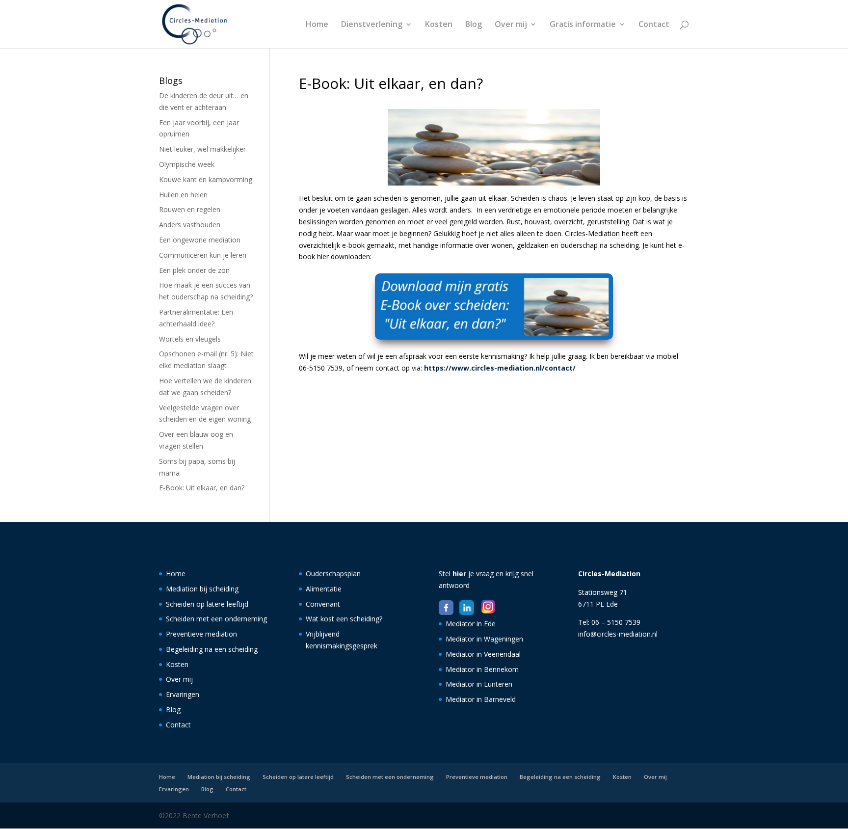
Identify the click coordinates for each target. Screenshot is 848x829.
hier (459, 573)
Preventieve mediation (201, 634)
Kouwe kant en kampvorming (205, 179)
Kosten (438, 25)
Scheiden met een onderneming (216, 618)
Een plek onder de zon (194, 270)
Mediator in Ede (471, 623)
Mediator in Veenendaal (483, 654)
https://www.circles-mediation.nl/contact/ (500, 368)
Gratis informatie (583, 25)
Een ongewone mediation (199, 239)
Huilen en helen (183, 194)
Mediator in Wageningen (484, 638)
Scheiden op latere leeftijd (207, 604)
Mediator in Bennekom (482, 669)
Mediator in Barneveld (481, 699)
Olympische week (186, 164)
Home (317, 25)
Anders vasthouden (189, 224)
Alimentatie (324, 588)
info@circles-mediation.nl (618, 634)
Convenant (323, 604)
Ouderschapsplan (333, 573)
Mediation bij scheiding (202, 588)
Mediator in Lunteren (479, 684)
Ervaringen (182, 694)
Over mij (511, 25)
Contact (653, 25)
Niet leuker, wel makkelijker (202, 149)
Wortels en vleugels (190, 339)
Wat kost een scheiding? (344, 618)
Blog (473, 25)
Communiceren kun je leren (202, 255)
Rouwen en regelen (189, 209)
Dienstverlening (371, 25)
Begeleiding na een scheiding (212, 649)
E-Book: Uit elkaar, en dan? (201, 487)
